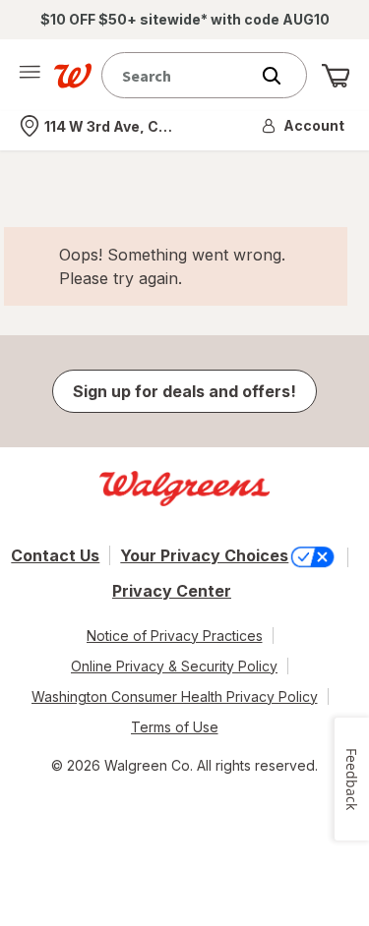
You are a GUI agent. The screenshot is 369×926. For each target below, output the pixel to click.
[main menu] (29, 75)
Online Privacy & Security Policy (174, 666)
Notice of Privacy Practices (175, 635)
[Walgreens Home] (73, 75)
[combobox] (179, 75)
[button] (304, 126)
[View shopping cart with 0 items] (335, 75)
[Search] (281, 75)
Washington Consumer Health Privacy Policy (174, 696)
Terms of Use (174, 727)
